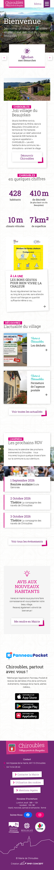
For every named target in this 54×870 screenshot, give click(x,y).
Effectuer (27, 58)
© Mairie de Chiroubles (27, 858)
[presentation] (4, 58)
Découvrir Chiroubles (27, 157)
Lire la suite (46, 308)
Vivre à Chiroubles (37, 340)
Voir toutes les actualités (27, 411)
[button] (25, 98)
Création (27, 863)
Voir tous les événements (27, 541)
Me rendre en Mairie (27, 621)
